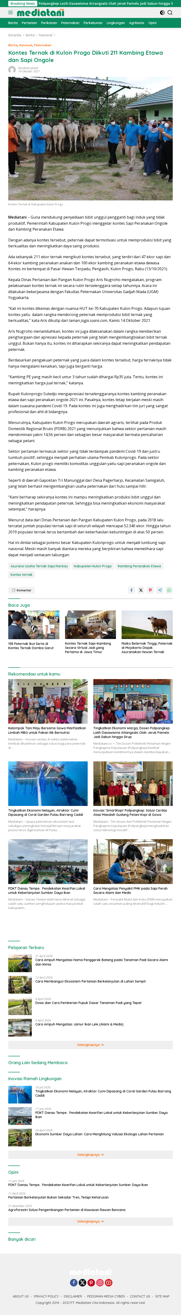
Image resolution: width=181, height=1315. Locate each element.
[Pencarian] (170, 13)
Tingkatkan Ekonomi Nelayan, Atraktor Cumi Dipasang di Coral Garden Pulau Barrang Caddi (45, 812)
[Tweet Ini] (140, 590)
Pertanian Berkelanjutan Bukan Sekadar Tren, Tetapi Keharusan (58, 1197)
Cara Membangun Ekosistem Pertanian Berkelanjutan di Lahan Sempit (90, 981)
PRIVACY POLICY (46, 1296)
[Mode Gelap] (162, 13)
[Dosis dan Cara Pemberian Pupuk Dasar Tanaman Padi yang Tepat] (20, 1006)
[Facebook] (74, 1283)
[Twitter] (82, 1283)
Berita (12, 45)
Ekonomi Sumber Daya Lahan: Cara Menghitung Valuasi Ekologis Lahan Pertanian (99, 1134)
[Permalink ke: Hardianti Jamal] (12, 69)
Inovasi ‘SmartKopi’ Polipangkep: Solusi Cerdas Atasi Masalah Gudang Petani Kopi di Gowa (130, 812)
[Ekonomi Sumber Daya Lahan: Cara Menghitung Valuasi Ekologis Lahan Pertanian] (20, 1137)
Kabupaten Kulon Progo (93, 566)
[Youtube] (108, 1283)
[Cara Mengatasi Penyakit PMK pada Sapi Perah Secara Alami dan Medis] (133, 861)
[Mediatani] (40, 12)
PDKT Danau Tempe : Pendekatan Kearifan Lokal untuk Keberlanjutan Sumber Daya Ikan (46, 890)
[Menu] (11, 12)
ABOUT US (21, 1296)
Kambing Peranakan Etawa (139, 566)
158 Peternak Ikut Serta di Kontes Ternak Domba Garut (30, 646)
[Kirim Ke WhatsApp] (169, 590)
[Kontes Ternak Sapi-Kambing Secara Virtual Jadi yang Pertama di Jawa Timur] (90, 624)
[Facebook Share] (131, 590)
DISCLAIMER (73, 1296)
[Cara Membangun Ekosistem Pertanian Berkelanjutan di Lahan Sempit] (20, 985)
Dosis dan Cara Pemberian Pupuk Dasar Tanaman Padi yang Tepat (88, 1003)
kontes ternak (22, 574)
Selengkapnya (89, 1045)
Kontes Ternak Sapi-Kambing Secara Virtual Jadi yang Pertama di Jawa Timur (88, 647)
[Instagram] (100, 1283)
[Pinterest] (91, 1283)
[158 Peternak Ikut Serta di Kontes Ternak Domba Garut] (33, 624)
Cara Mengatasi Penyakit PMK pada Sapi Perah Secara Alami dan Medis (130, 890)
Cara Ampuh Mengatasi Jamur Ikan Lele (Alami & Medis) (79, 1024)
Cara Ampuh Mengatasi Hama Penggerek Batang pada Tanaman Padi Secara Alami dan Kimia (101, 962)
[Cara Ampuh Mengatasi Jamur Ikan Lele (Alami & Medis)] (20, 1028)
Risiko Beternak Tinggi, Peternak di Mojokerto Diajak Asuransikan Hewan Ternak (147, 647)
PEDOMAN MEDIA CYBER (106, 1296)
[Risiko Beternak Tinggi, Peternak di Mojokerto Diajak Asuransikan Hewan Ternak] (147, 624)
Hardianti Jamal (28, 68)
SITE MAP (162, 1296)
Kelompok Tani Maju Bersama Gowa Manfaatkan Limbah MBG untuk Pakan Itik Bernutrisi (47, 730)
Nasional (25, 45)
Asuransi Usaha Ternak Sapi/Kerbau (39, 566)
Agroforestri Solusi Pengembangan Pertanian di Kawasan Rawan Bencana (66, 1210)
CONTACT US (140, 1296)
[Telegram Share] (159, 590)
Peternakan (42, 45)
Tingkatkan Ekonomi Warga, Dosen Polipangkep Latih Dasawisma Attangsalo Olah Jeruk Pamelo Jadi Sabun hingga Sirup (131, 732)
